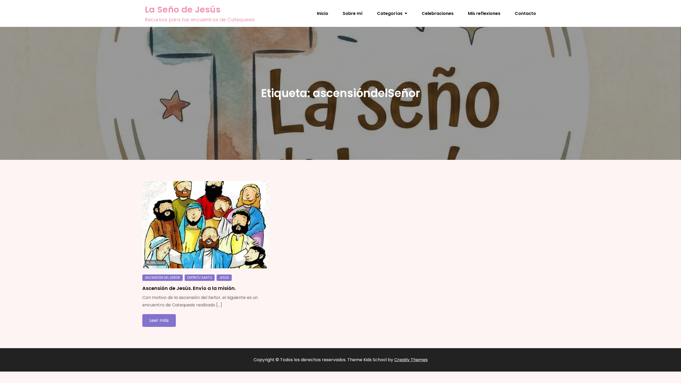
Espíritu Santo (199, 277)
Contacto (525, 13)
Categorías (389, 13)
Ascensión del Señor (162, 277)
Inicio (322, 13)
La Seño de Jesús (183, 9)
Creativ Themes (411, 360)
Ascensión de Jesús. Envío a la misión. (189, 288)
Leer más (159, 320)
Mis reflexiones (484, 13)
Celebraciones (438, 13)
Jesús (224, 277)
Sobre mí (353, 13)
